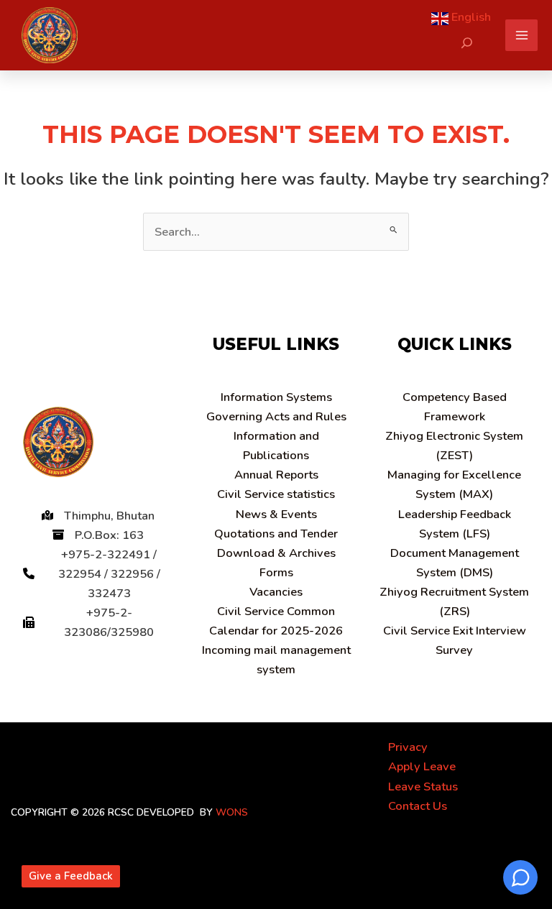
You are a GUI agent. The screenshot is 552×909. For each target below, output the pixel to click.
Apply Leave (422, 766)
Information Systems (276, 397)
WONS (232, 812)
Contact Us (417, 806)
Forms (276, 572)
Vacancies (276, 591)
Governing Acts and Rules (276, 416)
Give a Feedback (71, 876)
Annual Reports (276, 474)
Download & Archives (276, 553)
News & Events (276, 514)
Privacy (408, 747)
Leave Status (423, 786)
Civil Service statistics (276, 494)
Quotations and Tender (276, 533)
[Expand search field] (466, 43)
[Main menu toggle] (521, 35)
